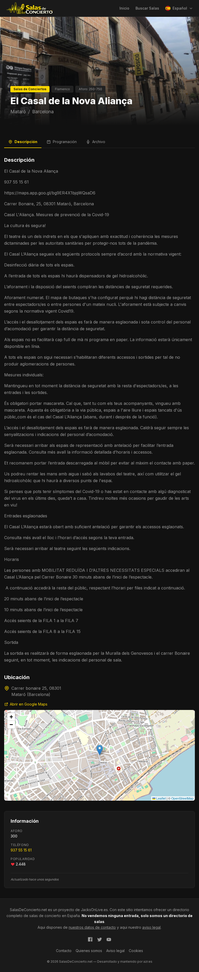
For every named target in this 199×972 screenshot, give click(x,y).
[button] (99, 750)
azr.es (147, 961)
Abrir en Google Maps (28, 704)
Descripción (26, 141)
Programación (65, 141)
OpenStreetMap (182, 798)
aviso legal (151, 927)
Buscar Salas (147, 8)
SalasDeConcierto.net (28, 909)
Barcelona (43, 111)
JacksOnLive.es (94, 909)
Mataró (18, 111)
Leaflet (160, 798)
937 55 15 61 (21, 850)
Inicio (124, 8)
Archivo (98, 141)
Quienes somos (89, 950)
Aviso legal (115, 950)
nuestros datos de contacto (92, 927)
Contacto (64, 950)
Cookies (136, 950)
